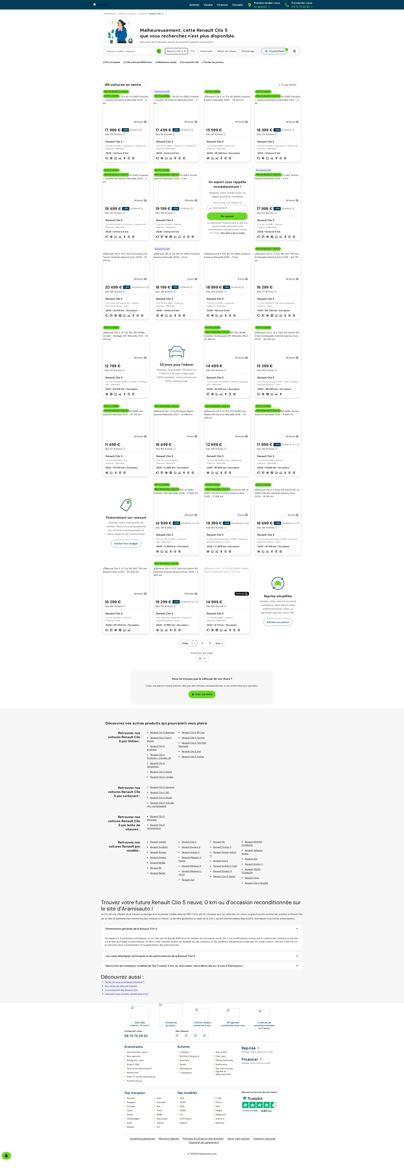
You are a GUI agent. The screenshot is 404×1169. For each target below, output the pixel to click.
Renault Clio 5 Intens (161, 771)
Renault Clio (251, 858)
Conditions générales (142, 1138)
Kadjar (219, 1110)
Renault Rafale (157, 873)
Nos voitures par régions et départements (224, 1071)
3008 (183, 1110)
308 (182, 1106)
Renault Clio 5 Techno (193, 737)
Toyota (160, 1122)
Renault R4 (219, 841)
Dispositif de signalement (204, 1142)
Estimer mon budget (126, 543)
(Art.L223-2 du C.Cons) (232, 232)
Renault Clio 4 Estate (224, 876)
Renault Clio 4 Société (256, 883)
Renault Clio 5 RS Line (193, 732)
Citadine (184, 1052)
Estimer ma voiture (278, 622)
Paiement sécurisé (264, 1138)
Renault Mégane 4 (191, 866)
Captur (183, 1122)
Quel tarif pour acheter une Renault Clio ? (127, 993)
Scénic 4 (220, 1118)
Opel (129, 1110)
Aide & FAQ (133, 1064)
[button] (185, 51)
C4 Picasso (186, 1118)
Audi (129, 1122)
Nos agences (133, 1056)
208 (182, 1098)
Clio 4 (218, 1102)
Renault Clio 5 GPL (160, 792)
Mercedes (162, 1118)
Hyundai (161, 1102)
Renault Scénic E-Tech (225, 866)
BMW (159, 1114)
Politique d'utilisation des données (203, 1138)
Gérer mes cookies (238, 1138)
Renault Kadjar (158, 862)
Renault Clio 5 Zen (191, 751)
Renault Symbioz (159, 847)
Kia (158, 1106)
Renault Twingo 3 (222, 847)
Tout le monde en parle (139, 1068)
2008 (183, 1102)
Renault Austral (158, 852)
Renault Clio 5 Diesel (161, 797)
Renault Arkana (158, 857)
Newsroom (132, 1072)
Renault (131, 1098)
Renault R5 (156, 867)
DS (158, 1126)
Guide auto (221, 1064)
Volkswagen (133, 1118)
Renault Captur (158, 841)
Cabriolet (220, 1056)
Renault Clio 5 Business (162, 732)
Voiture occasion (127, 13)
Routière (184, 1060)
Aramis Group (134, 1080)
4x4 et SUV (221, 1052)
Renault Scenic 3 (253, 864)
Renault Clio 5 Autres (193, 756)
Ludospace (186, 1072)
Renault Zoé (188, 879)
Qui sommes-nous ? (137, 1052)
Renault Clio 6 (189, 841)
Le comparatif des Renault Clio (121, 989)
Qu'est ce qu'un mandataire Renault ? (124, 982)
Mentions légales (169, 1138)
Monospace (186, 1068)
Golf (217, 1106)
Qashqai (219, 1122)
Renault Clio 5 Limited (161, 777)
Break (183, 1064)
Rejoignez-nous (135, 1060)
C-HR (218, 1098)
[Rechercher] (158, 51)
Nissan (130, 1126)
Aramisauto (110, 13)
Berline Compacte (189, 1056)
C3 (181, 1114)
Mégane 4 (220, 1114)
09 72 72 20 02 (136, 1036)
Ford (159, 1110)
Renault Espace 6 (191, 847)
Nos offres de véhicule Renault (121, 986)
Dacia (130, 1114)
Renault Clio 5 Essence (162, 787)
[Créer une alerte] (6, 1156)
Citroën (131, 1106)
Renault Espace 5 (222, 871)
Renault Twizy (252, 877)
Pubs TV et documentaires (141, 1076)
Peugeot (131, 1102)
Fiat (159, 1098)
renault (142, 13)
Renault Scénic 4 (190, 852)
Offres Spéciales (224, 1060)
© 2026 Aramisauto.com (202, 1153)
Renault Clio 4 (220, 860)
